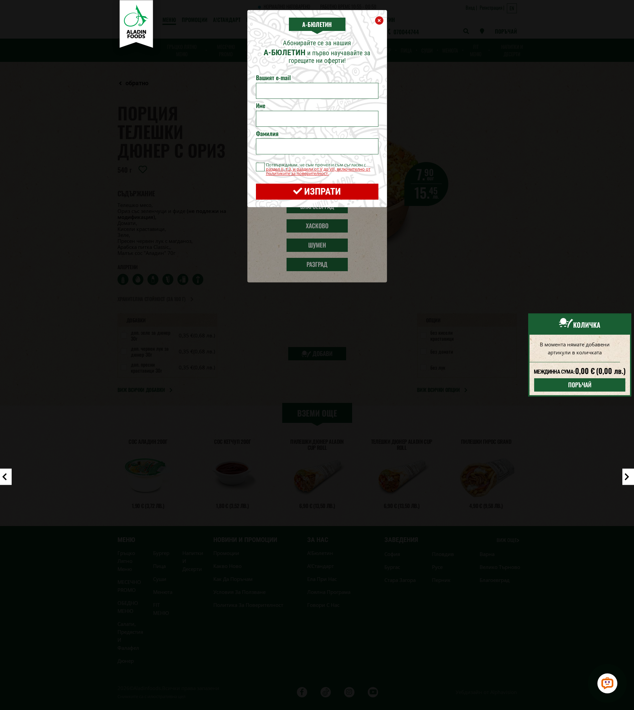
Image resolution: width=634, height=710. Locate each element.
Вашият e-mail (273, 78)
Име (260, 105)
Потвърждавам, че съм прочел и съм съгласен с (318, 169)
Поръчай (579, 384)
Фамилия (267, 133)
